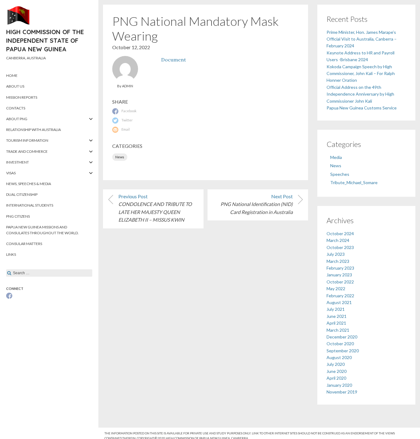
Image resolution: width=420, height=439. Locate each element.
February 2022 (340, 295)
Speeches (339, 174)
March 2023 (338, 261)
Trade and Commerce (27, 151)
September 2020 (343, 350)
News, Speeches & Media (28, 183)
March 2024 (338, 240)
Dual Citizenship (22, 194)
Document (173, 60)
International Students (29, 205)
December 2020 (342, 336)
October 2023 (340, 247)
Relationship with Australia (33, 129)
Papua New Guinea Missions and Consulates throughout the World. (42, 230)
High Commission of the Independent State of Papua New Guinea (45, 40)
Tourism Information (27, 140)
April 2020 (336, 378)
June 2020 (337, 371)
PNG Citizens (18, 216)
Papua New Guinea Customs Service (362, 107)
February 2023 (340, 268)
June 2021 (337, 316)
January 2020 (339, 385)
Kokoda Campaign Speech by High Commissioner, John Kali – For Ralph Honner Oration (361, 73)
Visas (11, 173)
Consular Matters (24, 243)
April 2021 (336, 323)
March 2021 (338, 330)
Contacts (15, 108)
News (119, 157)
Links (11, 254)
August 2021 (339, 302)
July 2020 (336, 364)
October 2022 (340, 281)
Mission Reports (21, 97)
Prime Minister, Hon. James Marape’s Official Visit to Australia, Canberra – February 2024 (362, 39)
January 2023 (339, 274)
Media (336, 157)
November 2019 (342, 391)
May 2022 (336, 288)
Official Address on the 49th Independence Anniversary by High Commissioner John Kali (360, 94)
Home (12, 75)
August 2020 (339, 357)
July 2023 (336, 254)
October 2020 (340, 343)
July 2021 (336, 309)
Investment (17, 162)
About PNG (16, 119)
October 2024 (340, 233)
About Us (15, 86)
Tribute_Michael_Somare (354, 182)
